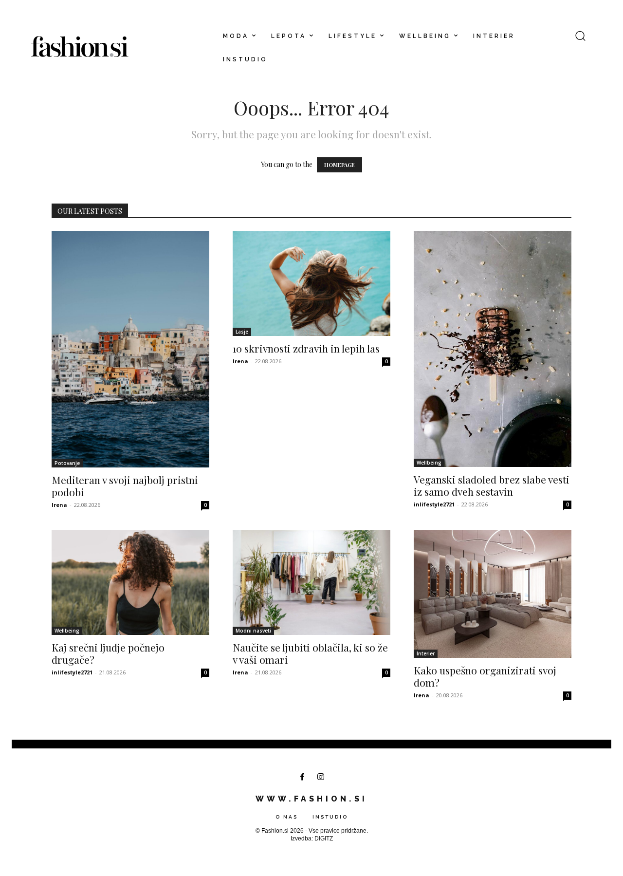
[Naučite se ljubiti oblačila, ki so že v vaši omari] (311, 582)
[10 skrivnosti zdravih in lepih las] (311, 283)
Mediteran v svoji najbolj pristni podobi (125, 486)
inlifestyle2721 (434, 504)
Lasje (242, 331)
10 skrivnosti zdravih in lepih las (306, 348)
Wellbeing (429, 462)
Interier (426, 653)
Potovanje (67, 463)
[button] (580, 35)
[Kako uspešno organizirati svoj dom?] (492, 594)
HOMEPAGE (339, 164)
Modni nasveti (253, 630)
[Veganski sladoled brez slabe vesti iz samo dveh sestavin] (492, 349)
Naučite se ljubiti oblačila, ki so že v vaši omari (310, 653)
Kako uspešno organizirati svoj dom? (485, 676)
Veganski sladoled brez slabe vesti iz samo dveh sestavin (491, 485)
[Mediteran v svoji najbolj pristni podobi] (130, 349)
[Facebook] (302, 777)
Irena (59, 504)
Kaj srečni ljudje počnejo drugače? (108, 653)
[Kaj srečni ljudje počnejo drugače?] (130, 582)
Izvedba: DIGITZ (312, 838)
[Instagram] (321, 777)
